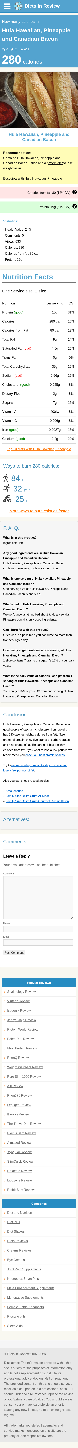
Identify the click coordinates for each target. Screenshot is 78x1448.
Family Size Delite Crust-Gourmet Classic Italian (37, 801)
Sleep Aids (15, 1326)
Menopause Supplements (25, 1297)
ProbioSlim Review (21, 1190)
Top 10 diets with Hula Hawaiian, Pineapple (39, 449)
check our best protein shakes (45, 755)
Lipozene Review (19, 1180)
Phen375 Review (19, 1095)
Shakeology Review (21, 991)
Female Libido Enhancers (25, 1307)
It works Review (18, 1114)
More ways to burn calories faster (39, 511)
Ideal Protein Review (22, 1048)
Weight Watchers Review (25, 1067)
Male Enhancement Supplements (30, 1288)
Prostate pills (16, 1316)
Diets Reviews (17, 1241)
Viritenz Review (18, 1001)
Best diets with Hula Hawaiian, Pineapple (32, 178)
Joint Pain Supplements (24, 1269)
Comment (8, 873)
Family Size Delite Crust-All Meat (27, 796)
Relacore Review (19, 1171)
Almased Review (19, 1142)
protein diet (55, 163)
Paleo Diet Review (20, 1039)
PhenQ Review (18, 1057)
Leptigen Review (19, 1105)
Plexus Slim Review (21, 1133)
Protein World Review (22, 1029)
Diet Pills (13, 1222)
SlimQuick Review (20, 1161)
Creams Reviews (19, 1250)
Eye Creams (16, 1260)
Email (6, 936)
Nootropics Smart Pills (23, 1278)
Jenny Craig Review (21, 1020)
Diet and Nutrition (19, 1212)
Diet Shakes (16, 1231)
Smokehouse (14, 791)
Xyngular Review (19, 1152)
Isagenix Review (19, 1010)
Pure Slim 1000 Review (24, 1076)
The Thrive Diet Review (24, 1123)
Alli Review (15, 1086)
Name (6, 923)
